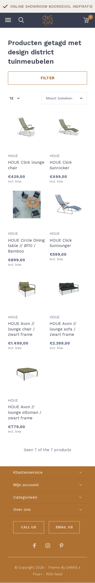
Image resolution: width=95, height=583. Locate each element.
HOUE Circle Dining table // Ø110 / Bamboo (26, 246)
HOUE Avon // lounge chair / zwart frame (21, 329)
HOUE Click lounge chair (26, 165)
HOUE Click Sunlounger (61, 243)
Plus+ (37, 574)
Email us (64, 527)
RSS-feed (54, 574)
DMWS (72, 567)
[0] (86, 20)
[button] (8, 20)
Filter (47, 78)
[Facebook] (34, 545)
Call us (28, 527)
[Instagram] (47, 545)
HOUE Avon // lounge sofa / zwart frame (63, 329)
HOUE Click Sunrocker (61, 165)
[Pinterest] (61, 545)
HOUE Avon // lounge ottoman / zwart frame (24, 412)
